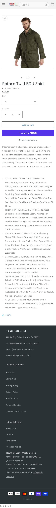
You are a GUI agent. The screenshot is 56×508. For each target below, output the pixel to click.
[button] (3, 4)
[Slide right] (34, 77)
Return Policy (12, 392)
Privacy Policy (12, 385)
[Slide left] (22, 77)
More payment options (28, 140)
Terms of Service (13, 405)
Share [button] (8, 314)
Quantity (5, 109)
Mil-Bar (30, 499)
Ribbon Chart (12, 398)
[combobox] (34, 4)
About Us (10, 372)
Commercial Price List (16, 411)
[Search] (46, 5)
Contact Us (11, 378)
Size (3, 96)
